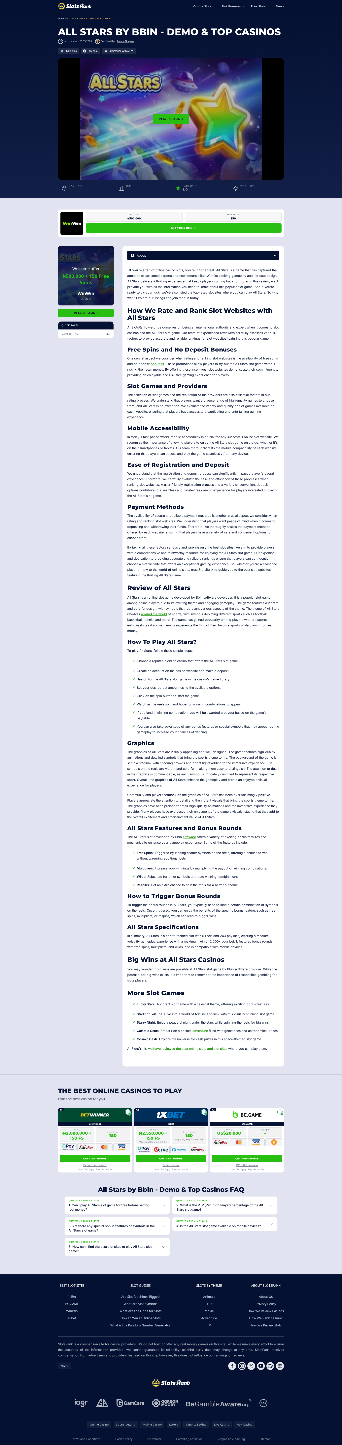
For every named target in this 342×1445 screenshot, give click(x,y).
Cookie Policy (123, 1439)
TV (209, 1325)
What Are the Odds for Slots (141, 1311)
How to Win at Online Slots (140, 1318)
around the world (154, 614)
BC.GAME (72, 1304)
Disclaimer (154, 1439)
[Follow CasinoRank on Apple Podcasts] (280, 1366)
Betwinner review (95, 1165)
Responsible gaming (231, 1439)
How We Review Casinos (266, 1311)
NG (63, 1366)
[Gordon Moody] (165, 1403)
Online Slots (202, 6)
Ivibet (72, 1318)
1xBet (72, 1296)
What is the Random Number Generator (140, 1325)
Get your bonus (183, 228)
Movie (209, 1311)
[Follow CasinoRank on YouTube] (261, 1366)
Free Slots (258, 6)
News (280, 6)
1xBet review (170, 1165)
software (189, 837)
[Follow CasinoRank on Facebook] (232, 1366)
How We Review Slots (266, 1325)
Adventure (209, 1318)
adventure (200, 1031)
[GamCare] (130, 1403)
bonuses (157, 364)
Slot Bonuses (231, 6)
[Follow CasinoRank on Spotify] (270, 1366)
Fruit (209, 1304)
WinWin (72, 1311)
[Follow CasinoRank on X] (251, 1366)
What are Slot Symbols (140, 1304)
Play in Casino (171, 119)
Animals (209, 1296)
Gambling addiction (189, 1439)
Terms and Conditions (86, 1439)
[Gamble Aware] (219, 1403)
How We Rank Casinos (266, 1318)
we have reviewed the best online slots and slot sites (187, 1049)
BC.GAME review (247, 1165)
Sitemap (265, 1439)
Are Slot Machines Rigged (140, 1296)
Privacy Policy (266, 1304)
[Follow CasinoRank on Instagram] (242, 1366)
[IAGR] (81, 1403)
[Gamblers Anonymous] (102, 1403)
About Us (266, 1296)
